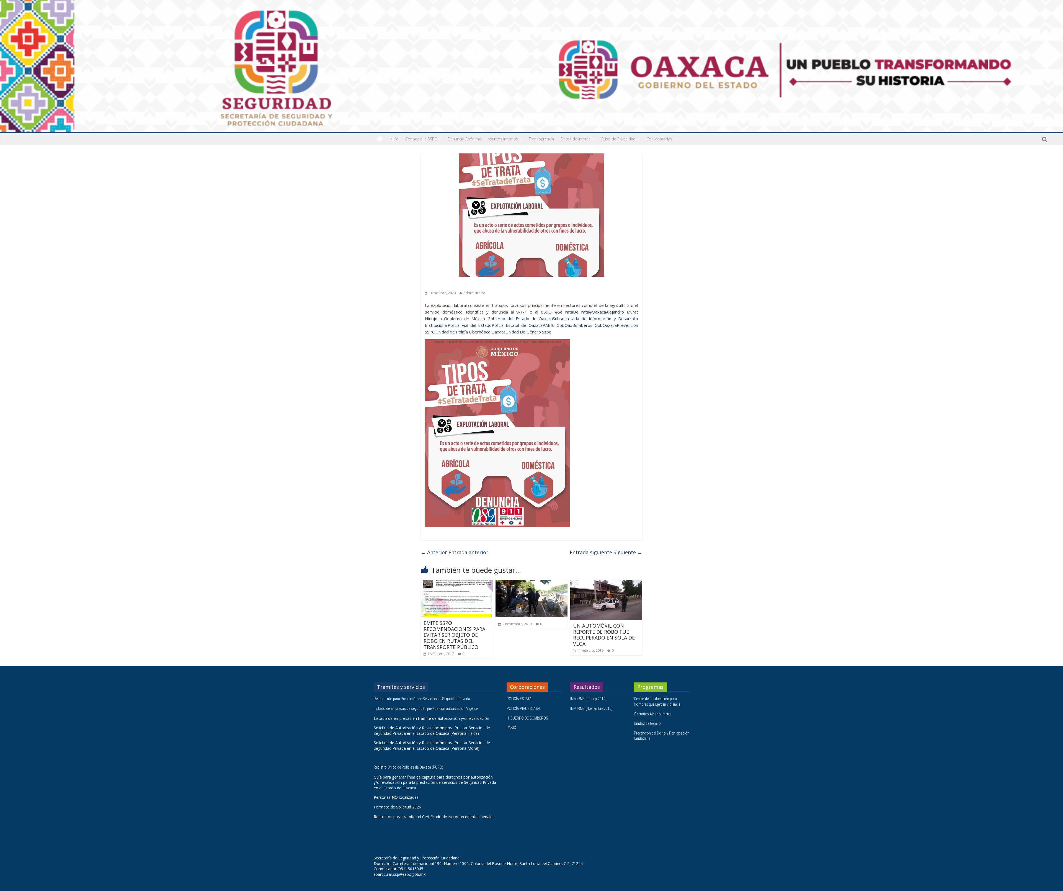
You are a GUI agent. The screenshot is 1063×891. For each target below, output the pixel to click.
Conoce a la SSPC (421, 139)
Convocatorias (659, 139)
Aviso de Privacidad (618, 139)
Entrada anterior (454, 552)
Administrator (474, 293)
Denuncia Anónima (464, 139)
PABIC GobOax (557, 325)
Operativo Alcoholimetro (653, 714)
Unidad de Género (647, 723)
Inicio (394, 139)
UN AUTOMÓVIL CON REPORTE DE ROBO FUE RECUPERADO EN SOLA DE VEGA (604, 634)
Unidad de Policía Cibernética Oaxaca (470, 332)
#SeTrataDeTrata (572, 312)
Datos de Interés (575, 139)
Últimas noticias (440, 284)
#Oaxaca (597, 312)
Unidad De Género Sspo (528, 332)
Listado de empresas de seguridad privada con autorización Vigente (426, 708)
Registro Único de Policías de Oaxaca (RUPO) (409, 767)
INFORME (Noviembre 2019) (591, 708)
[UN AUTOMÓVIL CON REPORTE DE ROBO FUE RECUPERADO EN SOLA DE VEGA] (606, 583)
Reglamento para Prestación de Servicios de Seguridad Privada (422, 699)
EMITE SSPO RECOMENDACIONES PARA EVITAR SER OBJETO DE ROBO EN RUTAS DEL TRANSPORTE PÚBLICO (454, 635)
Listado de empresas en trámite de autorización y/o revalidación (431, 718)
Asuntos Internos (503, 139)
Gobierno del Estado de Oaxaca (520, 318)
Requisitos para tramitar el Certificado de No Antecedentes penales (434, 816)
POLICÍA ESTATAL (520, 699)
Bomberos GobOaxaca (594, 325)
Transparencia (541, 139)
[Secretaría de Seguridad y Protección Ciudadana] (380, 139)
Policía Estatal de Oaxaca (517, 325)
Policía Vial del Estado (470, 325)
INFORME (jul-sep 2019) (588, 699)
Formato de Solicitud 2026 (397, 807)
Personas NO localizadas (396, 797)
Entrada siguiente (606, 552)
